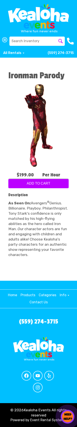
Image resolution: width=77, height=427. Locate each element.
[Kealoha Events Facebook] (26, 376)
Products (28, 295)
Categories (47, 295)
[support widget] (67, 417)
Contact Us (39, 302)
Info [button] (63, 295)
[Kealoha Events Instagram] (38, 387)
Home (12, 295)
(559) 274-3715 (61, 53)
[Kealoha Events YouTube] (38, 376)
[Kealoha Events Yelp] (49, 376)
